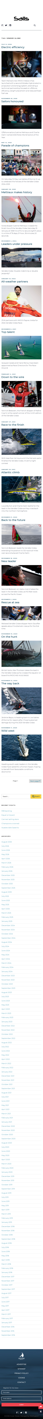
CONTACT (21, 1382)
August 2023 (7, 992)
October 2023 (7, 984)
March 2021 (6, 1114)
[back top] (40, 1411)
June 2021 (6, 1101)
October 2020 (7, 1134)
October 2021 (7, 1084)
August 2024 (7, 942)
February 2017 (7, 1318)
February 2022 (7, 1068)
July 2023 (5, 996)
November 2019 (8, 1180)
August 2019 (6, 1193)
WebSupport (34, 1416)
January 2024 (7, 971)
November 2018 (8, 1231)
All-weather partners (14, 281)
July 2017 (5, 1297)
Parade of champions (15, 145)
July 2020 (5, 1147)
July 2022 (5, 1047)
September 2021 (8, 1088)
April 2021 (5, 1109)
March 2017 (6, 1314)
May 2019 (5, 1206)
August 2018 (7, 1243)
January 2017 (7, 1323)
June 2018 (6, 1251)
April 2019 (5, 1210)
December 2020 (8, 1126)
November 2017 (8, 1281)
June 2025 (6, 900)
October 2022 (7, 1034)
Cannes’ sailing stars (10, 819)
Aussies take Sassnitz (10, 828)
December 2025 (8, 875)
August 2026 (7, 842)
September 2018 (8, 1239)
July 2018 (5, 1247)
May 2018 (5, 1256)
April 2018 (6, 1260)
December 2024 (8, 925)
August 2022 (7, 1043)
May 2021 (5, 1105)
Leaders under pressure (16, 244)
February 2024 (7, 967)
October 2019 (7, 1185)
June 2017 (6, 1302)
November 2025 (8, 880)
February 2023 (7, 1017)
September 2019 (8, 1189)
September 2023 (8, 988)
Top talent (8, 332)
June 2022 (6, 1051)
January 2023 (7, 1022)
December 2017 (8, 1277)
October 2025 (7, 884)
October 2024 (7, 934)
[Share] (40, 1406)
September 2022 (8, 1038)
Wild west (7, 730)
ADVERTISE (21, 1364)
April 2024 (6, 959)
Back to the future (13, 520)
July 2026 (5, 846)
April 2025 (6, 909)
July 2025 (5, 896)
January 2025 (7, 921)
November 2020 (8, 1130)
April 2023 (6, 1009)
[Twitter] (6, 25)
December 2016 (8, 1327)
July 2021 (5, 1097)
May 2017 (5, 1306)
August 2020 (7, 1143)
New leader (8, 561)
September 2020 (8, 1139)
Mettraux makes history (16, 192)
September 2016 (8, 1335)
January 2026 (7, 871)
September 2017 (8, 1289)
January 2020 (7, 1172)
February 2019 (7, 1218)
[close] (41, 15)
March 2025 (6, 913)
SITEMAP (21, 1369)
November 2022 (8, 1030)
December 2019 (8, 1176)
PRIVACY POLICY (21, 1373)
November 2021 (8, 1080)
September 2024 (8, 938)
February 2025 (7, 917)
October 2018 (7, 1235)
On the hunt (9, 636)
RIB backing (7, 811)
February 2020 (7, 1168)
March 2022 (6, 1063)
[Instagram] (10, 25)
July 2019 (5, 1197)
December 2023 (8, 976)
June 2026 (6, 850)
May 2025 (5, 905)
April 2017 (5, 1310)
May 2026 (5, 854)
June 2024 (6, 951)
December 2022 (8, 1026)
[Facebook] (2, 25)
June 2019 (6, 1201)
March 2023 (6, 1013)
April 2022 (6, 1059)
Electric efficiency (12, 47)
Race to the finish (12, 424)
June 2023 (6, 1001)
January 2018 (7, 1272)
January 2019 (7, 1222)
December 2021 (8, 1076)
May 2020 (5, 1155)
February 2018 (7, 1268)
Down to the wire (12, 377)
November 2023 (8, 980)
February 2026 (7, 867)
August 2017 (6, 1293)
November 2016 (8, 1331)
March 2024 (6, 963)
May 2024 (5, 955)
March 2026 (6, 863)
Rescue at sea (10, 602)
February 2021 (7, 1118)
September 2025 (8, 888)
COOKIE (21, 1378)
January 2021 (7, 1122)
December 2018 (8, 1226)
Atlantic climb (10, 472)
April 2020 (6, 1160)
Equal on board (8, 815)
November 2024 (8, 930)
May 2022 (5, 1055)
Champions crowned (10, 823)
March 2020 (6, 1164)
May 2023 (5, 1005)
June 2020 (6, 1151)
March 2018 (6, 1264)
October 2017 (7, 1285)
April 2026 (6, 859)
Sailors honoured (12, 101)
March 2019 (6, 1214)
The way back (10, 683)
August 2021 (6, 1093)
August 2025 (7, 892)
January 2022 (7, 1072)
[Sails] (21, 18)
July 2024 (5, 946)
